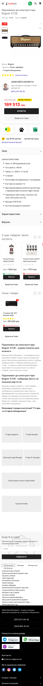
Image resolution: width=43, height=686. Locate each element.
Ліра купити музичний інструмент (15, 600)
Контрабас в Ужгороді (10, 580)
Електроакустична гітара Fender (21, 481)
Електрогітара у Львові (11, 571)
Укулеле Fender (21, 504)
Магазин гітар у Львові (10, 592)
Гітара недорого (11, 435)
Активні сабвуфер (9, 585)
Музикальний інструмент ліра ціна (15, 588)
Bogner (24, 18)
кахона (19, 370)
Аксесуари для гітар (10, 604)
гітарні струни (22, 358)
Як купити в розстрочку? (12, 142)
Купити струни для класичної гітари (16, 602)
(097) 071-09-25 (18, 91)
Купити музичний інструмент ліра (15, 573)
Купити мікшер (7, 583)
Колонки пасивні (8, 595)
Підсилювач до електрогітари (18, 10)
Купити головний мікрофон (12, 597)
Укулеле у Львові (8, 576)
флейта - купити (24, 386)
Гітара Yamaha (32, 435)
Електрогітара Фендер (12, 458)
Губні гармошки (8, 578)
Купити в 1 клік (21, 118)
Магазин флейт (8, 355)
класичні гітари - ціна (27, 401)
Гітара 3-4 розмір (32, 458)
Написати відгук (21, 75)
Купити (21, 111)
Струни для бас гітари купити (13, 590)
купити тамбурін (34, 360)
